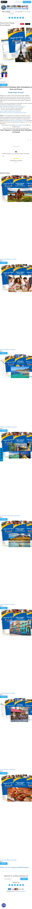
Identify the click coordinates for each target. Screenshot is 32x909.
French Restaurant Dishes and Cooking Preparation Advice (13, 112)
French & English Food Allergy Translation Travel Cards (12, 106)
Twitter (9, 18)
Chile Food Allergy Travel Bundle (7, 604)
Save (23, 24)
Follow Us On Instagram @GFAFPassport (14, 867)
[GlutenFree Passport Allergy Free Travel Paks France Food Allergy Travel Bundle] (4, 70)
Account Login (18, 2)
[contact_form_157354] (4, 905)
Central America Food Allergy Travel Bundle (10, 515)
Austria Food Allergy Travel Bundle (7, 349)
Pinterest (20, 18)
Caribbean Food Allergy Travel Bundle (8, 427)
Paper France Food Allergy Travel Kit (18, 120)
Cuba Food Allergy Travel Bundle (7, 693)
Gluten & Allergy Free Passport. (19, 891)
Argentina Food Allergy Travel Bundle (8, 259)
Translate (28, 11)
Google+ (23, 18)
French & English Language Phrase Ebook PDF (10, 111)
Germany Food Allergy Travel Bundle (8, 860)
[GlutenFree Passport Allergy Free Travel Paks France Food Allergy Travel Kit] (4, 77)
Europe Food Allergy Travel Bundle (7, 769)
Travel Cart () (27, 2)
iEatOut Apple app (20, 125)
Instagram (18, 18)
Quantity (2, 82)
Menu (5, 2)
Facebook (12, 18)
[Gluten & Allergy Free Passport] (16, 10)
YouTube (15, 18)
